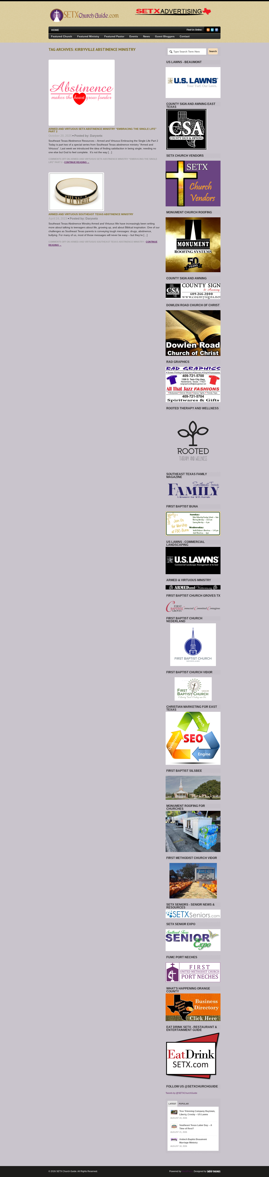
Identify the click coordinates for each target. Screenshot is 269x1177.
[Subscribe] (208, 30)
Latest (172, 1104)
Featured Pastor (114, 36)
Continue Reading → (76, 162)
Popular (184, 1104)
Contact (185, 36)
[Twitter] (212, 30)
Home (55, 30)
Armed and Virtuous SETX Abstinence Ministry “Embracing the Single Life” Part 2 (102, 130)
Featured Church (61, 36)
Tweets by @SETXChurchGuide (181, 1093)
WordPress (187, 1171)
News (146, 36)
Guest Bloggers (165, 36)
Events (133, 36)
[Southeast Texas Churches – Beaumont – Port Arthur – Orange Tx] (83, 21)
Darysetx (96, 135)
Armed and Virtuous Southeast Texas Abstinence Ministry (90, 214)
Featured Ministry (88, 36)
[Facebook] (216, 30)
